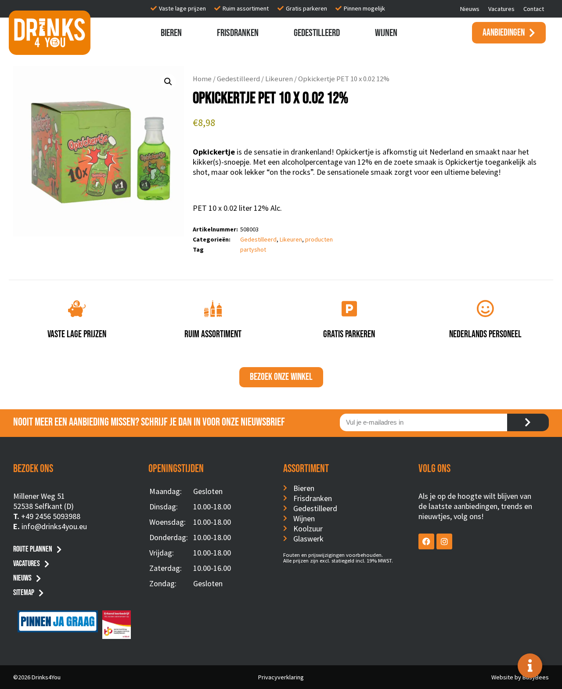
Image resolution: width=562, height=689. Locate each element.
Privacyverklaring (281, 677)
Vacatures (501, 9)
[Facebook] (426, 541)
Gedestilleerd (317, 33)
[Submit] (528, 422)
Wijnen (386, 33)
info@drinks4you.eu (54, 526)
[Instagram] (444, 541)
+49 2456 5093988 (50, 516)
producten (319, 239)
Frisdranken (238, 33)
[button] (168, 82)
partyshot (253, 249)
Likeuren (279, 78)
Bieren (171, 33)
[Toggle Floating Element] (530, 665)
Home (202, 78)
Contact (533, 9)
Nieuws (469, 9)
